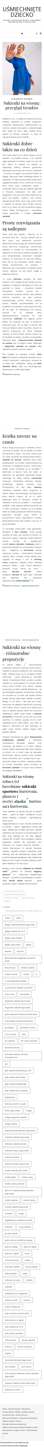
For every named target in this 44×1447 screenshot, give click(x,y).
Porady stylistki (8, 1412)
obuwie (5, 1433)
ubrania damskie (28, 1340)
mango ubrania (11, 1124)
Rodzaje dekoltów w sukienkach (14, 1424)
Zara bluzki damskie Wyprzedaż (18, 1360)
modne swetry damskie (15, 1183)
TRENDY (17, 1412)
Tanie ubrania (10, 1340)
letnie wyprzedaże (12, 1110)
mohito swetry (29, 1200)
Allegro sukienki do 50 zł (15, 931)
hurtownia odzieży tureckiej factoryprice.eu (16, 1056)
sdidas (27, 1260)
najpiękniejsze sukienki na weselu (18, 1220)
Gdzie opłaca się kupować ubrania (19, 1021)
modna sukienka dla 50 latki (16, 1170)
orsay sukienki (25, 1227)
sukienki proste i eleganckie (16, 1293)
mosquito (9, 1213)
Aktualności (26, 1409)
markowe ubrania (12, 1157)
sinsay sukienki (31, 1266)
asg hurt (20, 951)
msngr (21, 1213)
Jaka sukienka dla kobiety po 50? (18, 1070)
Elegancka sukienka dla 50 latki (17, 1001)
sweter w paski (11, 1300)
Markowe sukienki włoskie (15, 1144)
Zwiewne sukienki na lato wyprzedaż (20, 1383)
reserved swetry (12, 1260)
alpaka (28, 944)
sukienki (29, 1280)
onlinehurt (9, 1227)
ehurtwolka (24, 994)
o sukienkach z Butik (11, 898)
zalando (8, 1353)
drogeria (16, 1430)
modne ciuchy (27, 1177)
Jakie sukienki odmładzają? (16, 1084)
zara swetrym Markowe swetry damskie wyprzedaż (22, 1375)
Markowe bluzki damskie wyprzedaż (20, 1130)
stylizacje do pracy (12, 1280)
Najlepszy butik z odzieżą (11, 1421)
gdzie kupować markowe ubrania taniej (21, 1014)
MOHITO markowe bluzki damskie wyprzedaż (19, 1192)
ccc (36, 974)
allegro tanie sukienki (13, 938)
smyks (25, 1273)
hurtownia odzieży (12, 1047)
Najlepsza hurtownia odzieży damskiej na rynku (20, 1427)
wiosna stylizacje (24, 1346)
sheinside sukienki (28, 898)
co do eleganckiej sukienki (15, 981)
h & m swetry (10, 1034)
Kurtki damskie (31, 1430)
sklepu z (20, 664)
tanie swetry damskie (14, 1333)
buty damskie (7, 1430)
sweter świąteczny (13, 1306)
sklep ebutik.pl (11, 1273)
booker (26, 974)
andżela (8, 951)
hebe (24, 1034)
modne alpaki (10, 1177)
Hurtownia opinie (8, 1415)
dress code (9, 994)
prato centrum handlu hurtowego (19, 1240)
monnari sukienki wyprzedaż (16, 1207)
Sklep (4, 880)
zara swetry (26, 1366)
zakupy (5, 176)
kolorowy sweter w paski (15, 1104)
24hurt (7, 918)
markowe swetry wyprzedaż (17, 1150)
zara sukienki (10, 1366)
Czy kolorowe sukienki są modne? (19, 987)
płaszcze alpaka (11, 1246)
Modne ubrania (22, 1415)
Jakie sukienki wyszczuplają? (16, 1090)
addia (18, 918)
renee (27, 1253)
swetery (26, 1300)
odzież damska (22, 580)
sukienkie (7, 901)
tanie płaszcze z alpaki (14, 1320)
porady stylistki (11, 1233)
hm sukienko (10, 1041)
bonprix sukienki (27, 967)
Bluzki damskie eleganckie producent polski (20, 959)
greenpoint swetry (28, 1027)
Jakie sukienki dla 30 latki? (15, 1077)
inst (6, 1064)
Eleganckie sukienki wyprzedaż (17, 1007)
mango (29, 1110)
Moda (4, 1409)
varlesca (8, 1346)
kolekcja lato (10, 1097)
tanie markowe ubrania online (17, 1313)
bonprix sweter (11, 974)
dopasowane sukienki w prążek (15, 894)
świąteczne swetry (13, 1389)
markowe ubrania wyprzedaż (17, 1164)
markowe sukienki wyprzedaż (17, 1137)
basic (30, 574)
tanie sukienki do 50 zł (14, 1326)
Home (23, 1430)
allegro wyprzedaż (12, 944)
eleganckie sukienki (22, 99)
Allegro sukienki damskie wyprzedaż (20, 924)
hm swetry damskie (29, 1041)
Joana (7, 907)
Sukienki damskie (14, 1409)
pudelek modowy (27, 1412)
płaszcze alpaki (30, 1246)
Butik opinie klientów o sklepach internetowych (19, 1418)
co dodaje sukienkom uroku (13, 891)
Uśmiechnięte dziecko (22, 11)
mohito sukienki (11, 1200)
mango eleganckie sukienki (16, 1117)
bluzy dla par (10, 967)
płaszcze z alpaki (12, 1253)
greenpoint (9, 1027)
